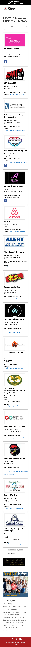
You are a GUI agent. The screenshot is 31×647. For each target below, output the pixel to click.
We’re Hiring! (7, 604)
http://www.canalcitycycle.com (13, 508)
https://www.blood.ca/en (17, 438)
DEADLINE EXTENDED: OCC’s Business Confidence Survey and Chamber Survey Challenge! (14, 620)
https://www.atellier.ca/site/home (14, 130)
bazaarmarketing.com (17, 299)
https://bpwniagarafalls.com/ (13, 406)
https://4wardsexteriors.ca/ (18, 59)
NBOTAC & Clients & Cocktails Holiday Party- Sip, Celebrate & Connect (13, 628)
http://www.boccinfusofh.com (13, 368)
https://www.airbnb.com (17, 231)
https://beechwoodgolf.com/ (13, 332)
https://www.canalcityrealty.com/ (14, 544)
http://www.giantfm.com (17, 94)
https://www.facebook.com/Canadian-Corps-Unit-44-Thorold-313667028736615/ (16, 473)
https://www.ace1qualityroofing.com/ (15, 162)
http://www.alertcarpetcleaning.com (15, 267)
